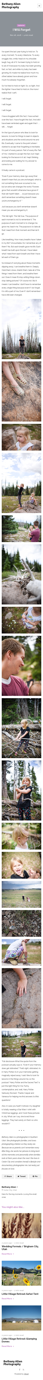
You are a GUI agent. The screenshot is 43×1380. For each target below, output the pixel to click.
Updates (21, 25)
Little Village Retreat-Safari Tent (20, 1294)
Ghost (26, 1374)
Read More (7, 1254)
